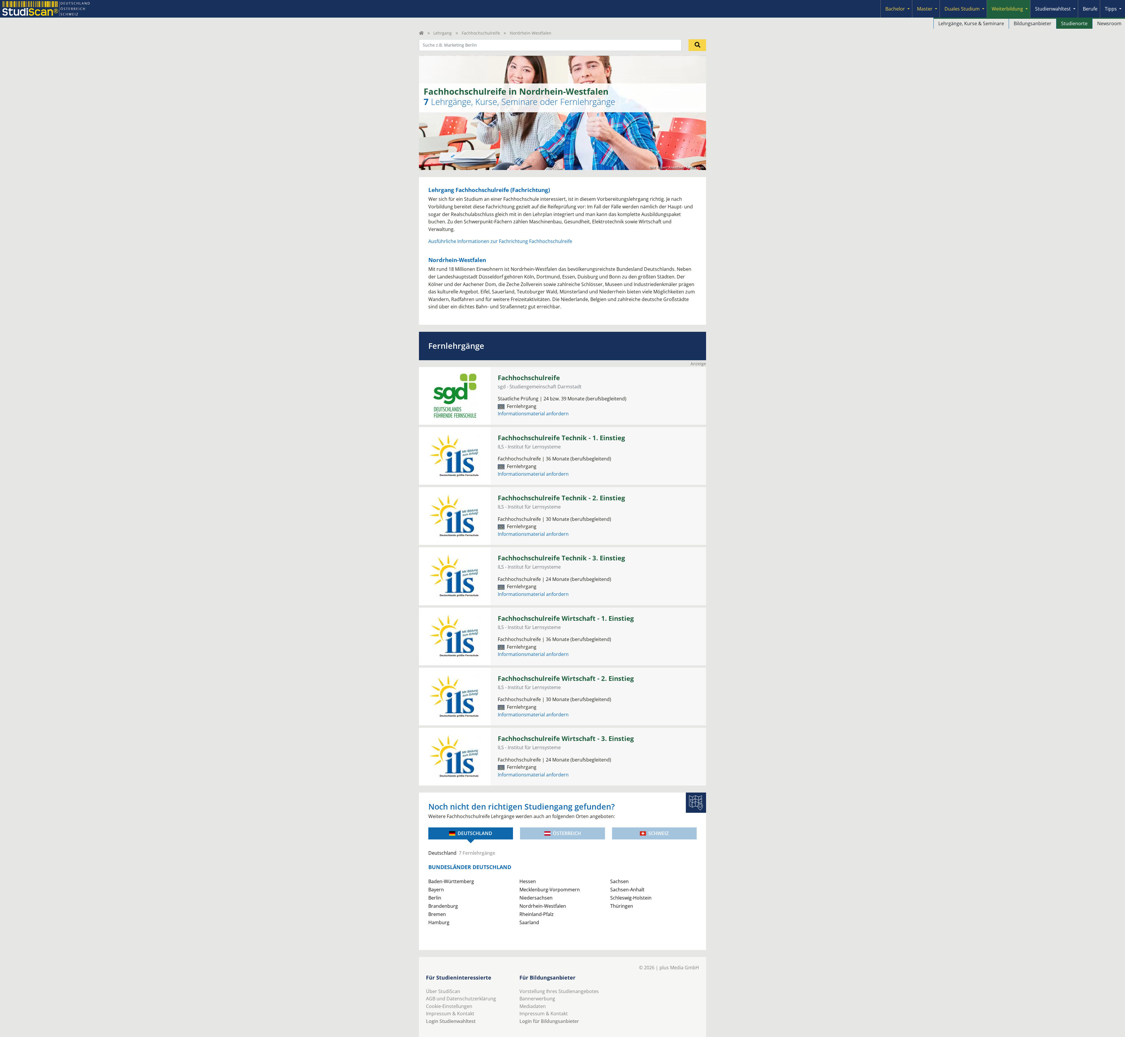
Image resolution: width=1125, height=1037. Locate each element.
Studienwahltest (1053, 9)
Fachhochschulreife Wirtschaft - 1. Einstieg (566, 618)
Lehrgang (442, 33)
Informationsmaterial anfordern (533, 413)
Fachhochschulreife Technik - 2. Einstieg (561, 497)
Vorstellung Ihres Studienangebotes (559, 991)
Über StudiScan (443, 991)
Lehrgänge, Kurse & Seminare (971, 23)
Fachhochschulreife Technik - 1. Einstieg (561, 437)
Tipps (1111, 9)
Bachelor (895, 9)
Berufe (1090, 9)
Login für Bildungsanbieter (549, 1021)
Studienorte (1074, 23)
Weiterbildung (1007, 9)
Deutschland (475, 833)
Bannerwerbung (537, 998)
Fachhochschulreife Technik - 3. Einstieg (561, 557)
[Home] (421, 33)
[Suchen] (697, 45)
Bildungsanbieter (1032, 23)
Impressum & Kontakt (450, 1013)
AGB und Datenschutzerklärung (461, 998)
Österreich (567, 833)
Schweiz (658, 833)
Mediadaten (532, 1006)
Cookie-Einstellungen (449, 1006)
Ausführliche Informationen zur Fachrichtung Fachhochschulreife (500, 241)
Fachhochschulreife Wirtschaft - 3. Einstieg (566, 738)
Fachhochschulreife (481, 33)
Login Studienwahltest (450, 1021)
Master (925, 9)
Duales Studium (962, 9)
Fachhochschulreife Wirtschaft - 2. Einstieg (566, 678)
